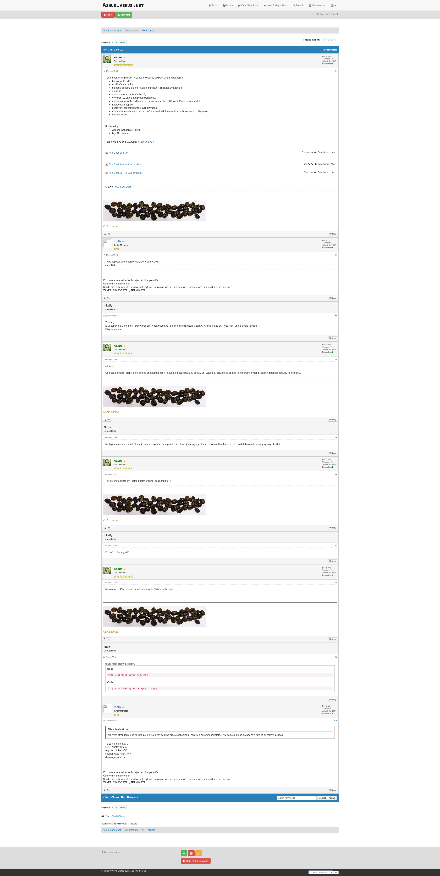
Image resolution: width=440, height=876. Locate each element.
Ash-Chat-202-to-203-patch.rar (125, 164)
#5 (336, 437)
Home (229, 5)
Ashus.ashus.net (112, 30)
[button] (333, 5)
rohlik (117, 241)
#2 (336, 255)
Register (125, 14)
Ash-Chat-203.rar (118, 152)
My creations (132, 30)
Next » (122, 42)
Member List (318, 5)
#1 (336, 71)
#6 (336, 474)
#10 (335, 720)
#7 (336, 545)
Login (109, 14)
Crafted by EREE (125, 871)
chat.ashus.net (123, 186)
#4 (336, 359)
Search (299, 5)
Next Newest (128, 797)
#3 (336, 315)
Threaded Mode (329, 49)
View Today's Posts (277, 5)
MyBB (114, 871)
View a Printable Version (115, 815)
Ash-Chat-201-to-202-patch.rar (125, 172)
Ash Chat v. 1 (147, 141)
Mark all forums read (196, 861)
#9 (336, 657)
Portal (214, 5)
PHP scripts (148, 30)
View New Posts (249, 5)
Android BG (141, 871)
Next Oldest (112, 797)
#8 (336, 582)
